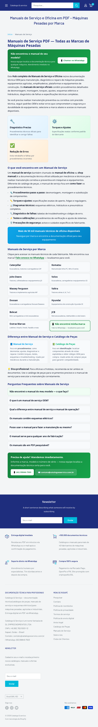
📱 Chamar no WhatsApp (72, 60)
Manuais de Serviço (62, 630)
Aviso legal (58, 622)
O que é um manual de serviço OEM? (29, 400)
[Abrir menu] (6, 5)
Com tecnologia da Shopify (15, 719)
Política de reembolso (63, 606)
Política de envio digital (63, 618)
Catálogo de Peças (61, 626)
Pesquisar (57, 597)
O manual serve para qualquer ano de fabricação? (36, 436)
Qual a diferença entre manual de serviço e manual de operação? (44, 409)
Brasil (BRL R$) (12, 696)
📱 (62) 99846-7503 (22, 472)
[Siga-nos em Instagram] (12, 708)
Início (10, 34)
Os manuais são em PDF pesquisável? (29, 445)
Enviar (70, 520)
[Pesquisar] (76, 5)
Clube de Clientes (61, 639)
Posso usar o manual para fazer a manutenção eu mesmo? (41, 427)
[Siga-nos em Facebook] (7, 708)
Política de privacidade (63, 610)
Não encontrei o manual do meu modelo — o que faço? (39, 391)
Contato (57, 601)
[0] (90, 5)
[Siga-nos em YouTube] (16, 708)
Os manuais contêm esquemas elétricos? (31, 418)
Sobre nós (58, 635)
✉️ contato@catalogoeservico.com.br (56, 472)
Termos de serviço (61, 614)
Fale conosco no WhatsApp (30, 257)
